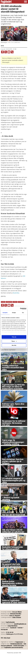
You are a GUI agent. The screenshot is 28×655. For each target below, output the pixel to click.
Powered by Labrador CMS (14, 652)
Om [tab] (23, 312)
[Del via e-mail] (9, 52)
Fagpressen (19, 642)
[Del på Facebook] (2, 52)
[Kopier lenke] (12, 52)
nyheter (21, 302)
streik (15, 302)
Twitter (20, 627)
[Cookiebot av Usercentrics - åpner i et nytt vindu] (20, 309)
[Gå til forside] (6, 2)
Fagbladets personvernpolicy (13, 647)
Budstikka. (16, 293)
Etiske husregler (18, 645)
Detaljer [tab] (14, 312)
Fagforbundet (10, 622)
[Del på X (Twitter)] (5, 52)
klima (3, 302)
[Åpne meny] (25, 2)
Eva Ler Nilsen (17, 612)
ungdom (8, 302)
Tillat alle (14, 337)
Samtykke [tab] (5, 312)
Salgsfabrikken (12, 626)
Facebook (13, 627)
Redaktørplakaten (16, 644)
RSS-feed (7, 638)
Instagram (4, 629)
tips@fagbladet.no (20, 624)
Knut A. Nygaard (14, 615)
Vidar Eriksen (16, 617)
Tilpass (13, 341)
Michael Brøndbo (15, 613)
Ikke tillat (14, 345)
